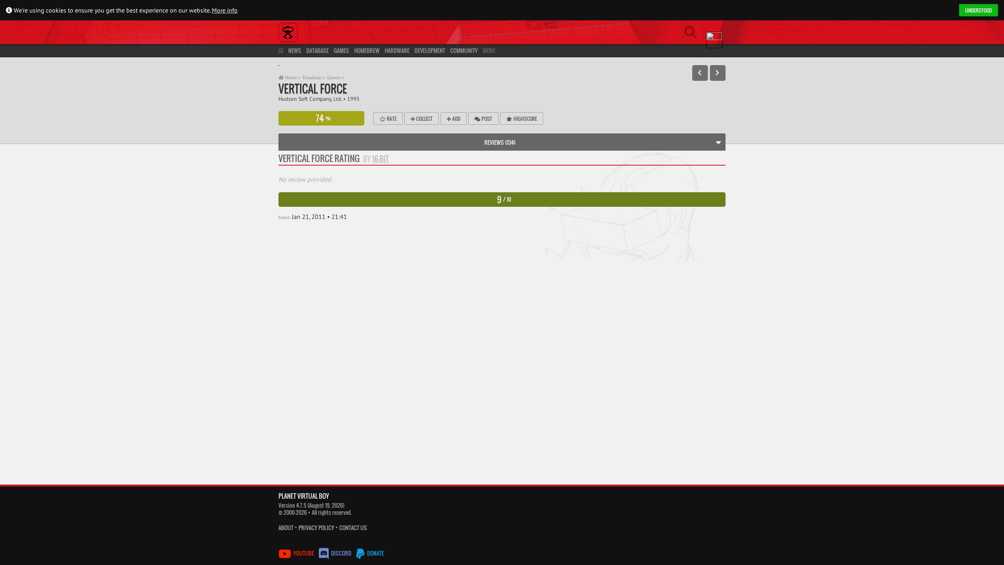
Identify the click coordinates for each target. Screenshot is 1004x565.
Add (455, 118)
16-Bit (380, 159)
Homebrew (367, 50)
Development (430, 50)
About (285, 527)
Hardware (397, 50)
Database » (314, 77)
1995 (353, 98)
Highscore (524, 118)
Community (464, 50)
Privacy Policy (316, 527)
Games (341, 50)
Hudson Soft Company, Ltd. (310, 98)
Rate (391, 118)
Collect (424, 118)
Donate (375, 553)
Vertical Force (312, 88)
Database (317, 50)
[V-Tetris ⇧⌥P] (700, 73)
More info (225, 10)
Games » (335, 77)
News (294, 50)
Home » (292, 77)
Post (486, 118)
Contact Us (353, 527)
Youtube (303, 553)
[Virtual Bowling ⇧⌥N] (718, 73)
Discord (341, 553)
